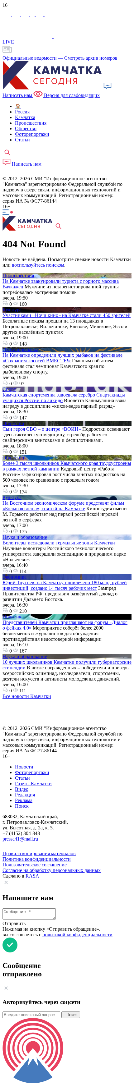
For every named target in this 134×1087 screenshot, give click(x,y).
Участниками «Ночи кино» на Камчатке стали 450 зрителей (66, 315)
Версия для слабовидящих (71, 95)
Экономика (14, 577)
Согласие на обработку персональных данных (51, 870)
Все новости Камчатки (26, 696)
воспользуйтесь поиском (38, 265)
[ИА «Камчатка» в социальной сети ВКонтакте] (25, 14)
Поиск (71, 1014)
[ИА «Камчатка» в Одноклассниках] (33, 14)
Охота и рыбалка (20, 349)
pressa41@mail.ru (20, 839)
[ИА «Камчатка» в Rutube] (40, 14)
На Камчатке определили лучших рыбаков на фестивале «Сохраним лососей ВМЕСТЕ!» (62, 357)
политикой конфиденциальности (77, 934)
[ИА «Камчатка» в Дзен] (48, 14)
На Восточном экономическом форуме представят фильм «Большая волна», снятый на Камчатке (63, 505)
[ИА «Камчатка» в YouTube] (30, 173)
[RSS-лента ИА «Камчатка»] (55, 173)
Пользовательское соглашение (34, 864)
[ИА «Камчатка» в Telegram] (16, 14)
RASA (32, 875)
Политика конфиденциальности (36, 859)
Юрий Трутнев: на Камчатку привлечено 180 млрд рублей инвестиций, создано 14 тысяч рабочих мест (64, 585)
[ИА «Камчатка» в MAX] (7, 14)
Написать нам (26, 164)
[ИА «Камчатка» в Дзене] (48, 173)
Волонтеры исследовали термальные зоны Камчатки (58, 542)
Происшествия (18, 275)
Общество (13, 423)
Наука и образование (24, 537)
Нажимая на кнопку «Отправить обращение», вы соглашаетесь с (57, 931)
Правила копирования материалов (39, 853)
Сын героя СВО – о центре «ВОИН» (41, 429)
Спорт (9, 389)
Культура (12, 309)
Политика (13, 616)
